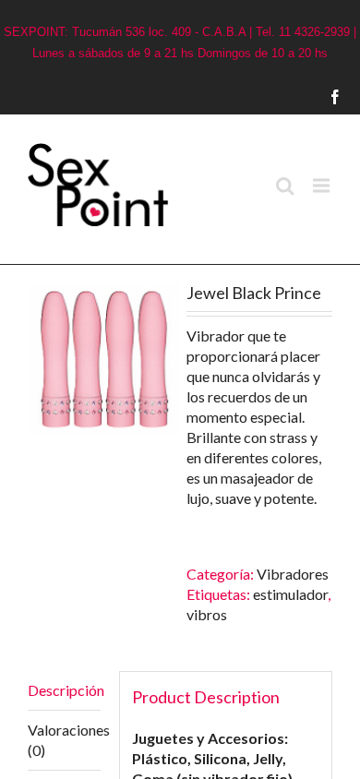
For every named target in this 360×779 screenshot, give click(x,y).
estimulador (290, 594)
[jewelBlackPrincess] (104, 359)
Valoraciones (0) (64, 740)
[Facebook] (351, 97)
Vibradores (293, 573)
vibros (206, 614)
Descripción (64, 690)
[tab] (64, 691)
